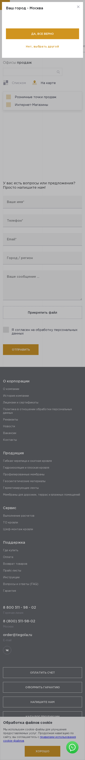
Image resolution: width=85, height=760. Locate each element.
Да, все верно (42, 33)
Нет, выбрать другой (42, 46)
